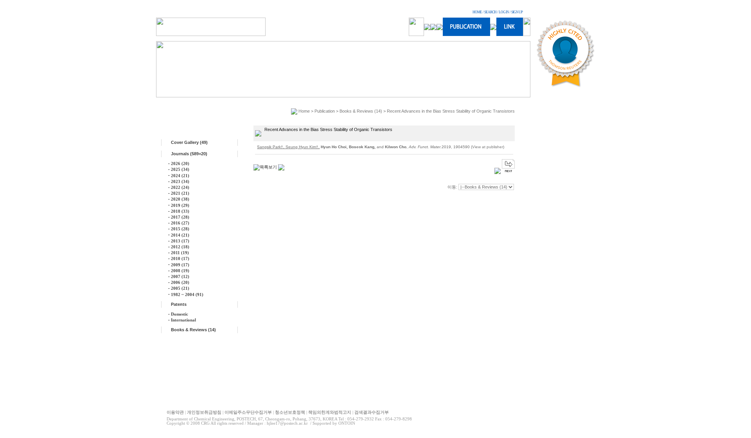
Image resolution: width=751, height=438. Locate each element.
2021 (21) (180, 193)
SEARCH (490, 12)
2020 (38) (180, 199)
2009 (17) (180, 264)
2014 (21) (180, 235)
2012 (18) (180, 246)
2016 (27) (180, 223)
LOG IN (504, 12)
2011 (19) (180, 252)
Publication (324, 111)
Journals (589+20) (189, 153)
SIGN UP (517, 12)
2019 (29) (180, 205)
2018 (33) (180, 211)
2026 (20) (180, 163)
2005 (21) (180, 288)
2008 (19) (180, 270)
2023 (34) (180, 181)
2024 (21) (180, 175)
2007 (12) (180, 276)
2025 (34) (180, 169)
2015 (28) (180, 228)
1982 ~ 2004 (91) (187, 294)
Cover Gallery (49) (189, 142)
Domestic (179, 314)
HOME (477, 12)
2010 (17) (180, 258)
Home (304, 111)
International (183, 320)
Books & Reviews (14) (193, 329)
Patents (179, 304)
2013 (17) (180, 241)
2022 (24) (180, 187)
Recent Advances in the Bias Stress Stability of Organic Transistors (451, 111)
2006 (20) (180, 282)
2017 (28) (180, 217)
